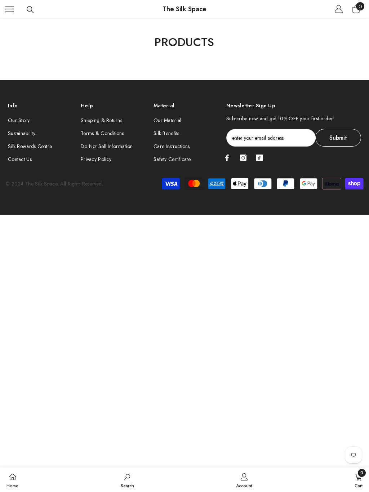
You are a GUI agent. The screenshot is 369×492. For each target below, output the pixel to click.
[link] (127, 480)
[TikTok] (259, 157)
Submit (338, 138)
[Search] (30, 9)
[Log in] (339, 9)
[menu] (9, 9)
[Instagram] (243, 157)
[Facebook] (227, 157)
